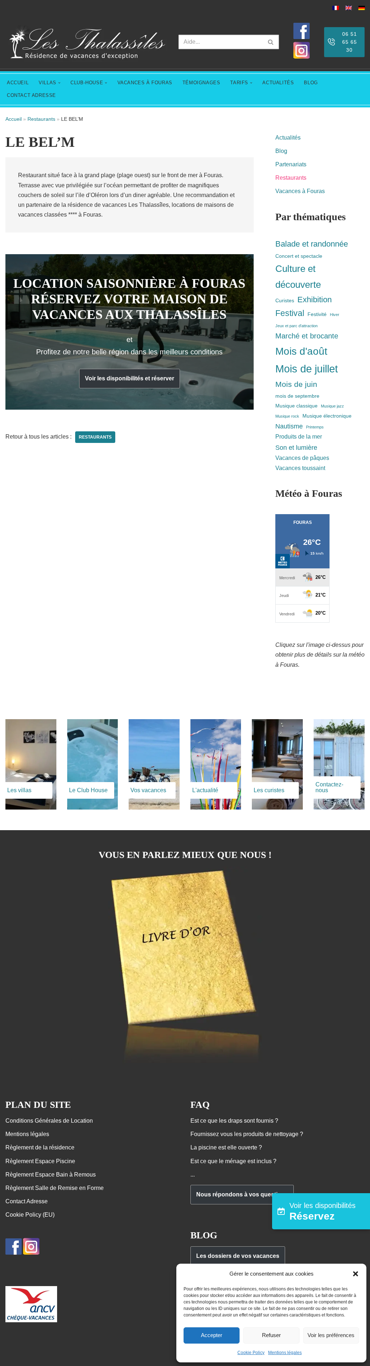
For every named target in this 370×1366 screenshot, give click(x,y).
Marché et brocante (306, 336)
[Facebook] (301, 37)
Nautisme (289, 426)
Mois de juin (296, 384)
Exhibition (314, 299)
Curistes (284, 300)
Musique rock (287, 416)
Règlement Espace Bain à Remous (50, 1174)
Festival (289, 313)
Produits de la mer (298, 436)
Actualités (278, 82)
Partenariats (290, 164)
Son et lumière (296, 447)
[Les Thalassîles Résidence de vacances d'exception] (86, 42)
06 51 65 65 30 (349, 42)
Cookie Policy (250, 1352)
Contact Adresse (31, 95)
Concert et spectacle (298, 256)
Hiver (334, 314)
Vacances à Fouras (144, 82)
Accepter (211, 1335)
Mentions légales (285, 1352)
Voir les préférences (330, 1335)
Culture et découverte (298, 276)
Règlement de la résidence (39, 1147)
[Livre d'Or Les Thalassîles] (185, 1063)
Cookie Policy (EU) (30, 1215)
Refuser (271, 1335)
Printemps (315, 427)
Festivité (317, 314)
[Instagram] (301, 57)
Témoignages (201, 82)
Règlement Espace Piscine (40, 1161)
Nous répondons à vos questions (242, 1194)
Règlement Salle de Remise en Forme (54, 1188)
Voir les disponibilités (322, 1211)
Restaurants (41, 119)
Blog (311, 82)
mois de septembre (297, 396)
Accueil (18, 82)
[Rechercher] (271, 42)
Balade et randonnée (311, 243)
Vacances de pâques (302, 457)
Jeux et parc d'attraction (296, 326)
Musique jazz (332, 406)
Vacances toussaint (300, 468)
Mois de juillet (306, 369)
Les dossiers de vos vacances (237, 1256)
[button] (355, 1273)
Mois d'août (301, 351)
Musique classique (296, 406)
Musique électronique (327, 416)
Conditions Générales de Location (49, 1121)
